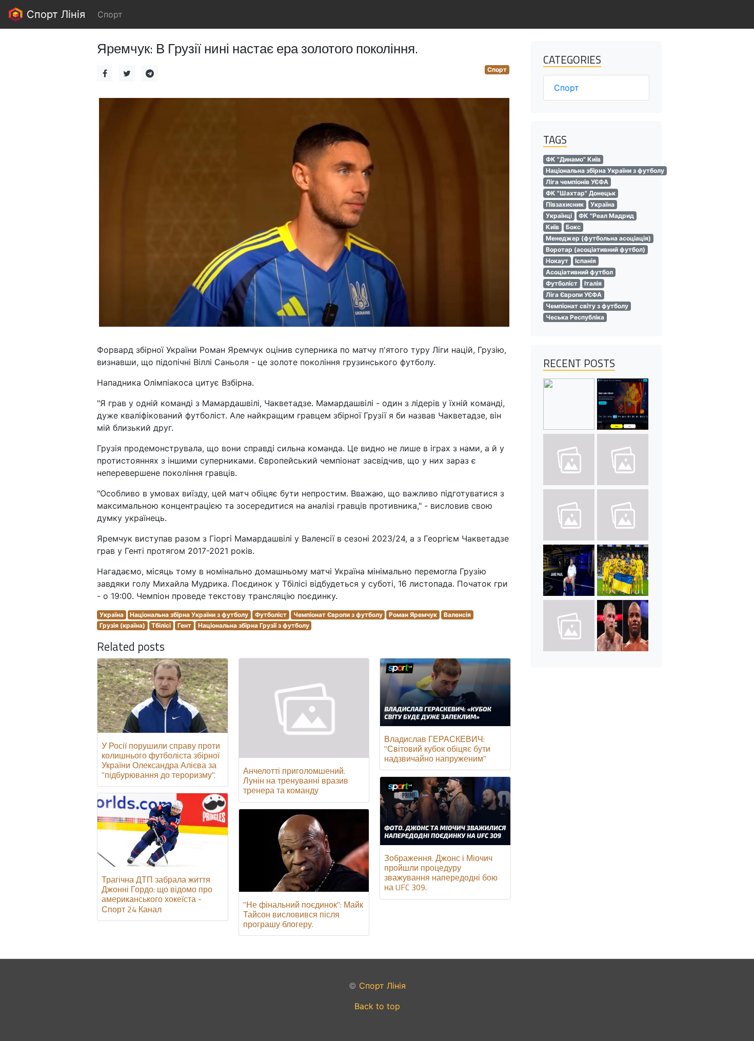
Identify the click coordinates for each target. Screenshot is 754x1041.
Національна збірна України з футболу (189, 614)
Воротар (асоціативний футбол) (595, 249)
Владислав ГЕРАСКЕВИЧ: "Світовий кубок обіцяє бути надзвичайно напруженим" (437, 749)
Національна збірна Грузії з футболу (253, 625)
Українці (559, 215)
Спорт (497, 69)
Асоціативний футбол (579, 272)
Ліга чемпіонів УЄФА (577, 182)
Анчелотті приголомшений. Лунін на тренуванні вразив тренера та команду (295, 780)
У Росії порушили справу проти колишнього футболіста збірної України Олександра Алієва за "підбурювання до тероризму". (161, 760)
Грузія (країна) (122, 625)
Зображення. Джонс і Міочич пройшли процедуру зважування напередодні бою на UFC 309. (441, 873)
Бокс (573, 227)
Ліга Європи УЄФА (574, 294)
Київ (552, 227)
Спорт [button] (110, 14)
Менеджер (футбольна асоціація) (598, 238)
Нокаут (557, 261)
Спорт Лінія (54, 14)
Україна (112, 614)
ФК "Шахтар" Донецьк (581, 193)
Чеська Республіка (575, 317)
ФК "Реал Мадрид (606, 215)
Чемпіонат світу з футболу (587, 306)
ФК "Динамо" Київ (573, 159)
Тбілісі (161, 625)
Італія (593, 283)
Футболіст (271, 614)
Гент (184, 625)
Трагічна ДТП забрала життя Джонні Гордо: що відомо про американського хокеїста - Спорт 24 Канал (157, 894)
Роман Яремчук (413, 614)
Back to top (377, 1006)
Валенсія (457, 614)
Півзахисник (565, 204)
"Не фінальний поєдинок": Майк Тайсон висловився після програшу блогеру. (303, 914)
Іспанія (585, 261)
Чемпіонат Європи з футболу (338, 614)
